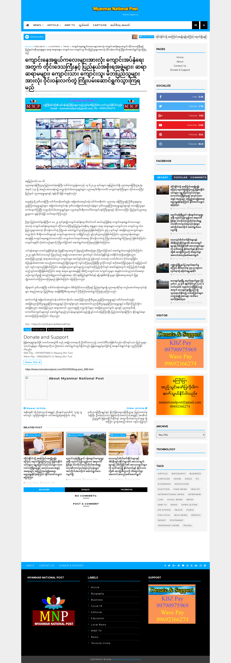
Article (53, 25)
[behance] (196, 566)
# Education (39, 329)
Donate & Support (180, 70)
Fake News (180, 489)
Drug (188, 479)
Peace (179, 510)
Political (164, 515)
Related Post (33, 427)
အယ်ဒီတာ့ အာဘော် (120, 25)
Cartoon (100, 25)
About (180, 61)
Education (40, 46)
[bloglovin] (183, 566)
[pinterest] (178, 566)
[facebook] (165, 566)
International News (171, 494)
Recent (162, 177)
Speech (196, 515)
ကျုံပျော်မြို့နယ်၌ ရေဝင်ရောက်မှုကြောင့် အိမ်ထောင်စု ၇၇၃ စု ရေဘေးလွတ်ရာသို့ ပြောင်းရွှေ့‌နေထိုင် (186, 268)
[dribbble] (187, 566)
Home (28, 46)
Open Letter (189, 504)
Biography (179, 473)
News (37, 25)
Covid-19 (96, 606)
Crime (177, 479)
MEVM (190, 499)
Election (164, 489)
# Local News (55, 329)
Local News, (60, 94)
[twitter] (169, 566)
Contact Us (180, 65)
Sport (162, 520)
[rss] (191, 566)
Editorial (96, 612)
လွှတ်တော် (84, 25)
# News (68, 329)
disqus (85, 489)
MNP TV (70, 25)
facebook (126, 489)
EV (197, 479)
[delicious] (205, 566)
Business (195, 473)
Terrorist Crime (168, 525)
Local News (133, 37)
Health (195, 489)
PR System (164, 510)
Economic (164, 484)
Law (160, 499)
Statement (177, 520)
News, (70, 94)
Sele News (180, 515)
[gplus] (174, 566)
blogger (44, 489)
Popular (180, 177)
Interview (194, 494)
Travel (187, 525)
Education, (48, 94)
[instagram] (200, 566)
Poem (190, 510)
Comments (198, 177)
